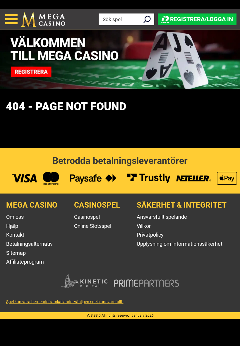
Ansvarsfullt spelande (162, 217)
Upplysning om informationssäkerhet (179, 244)
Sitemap (16, 253)
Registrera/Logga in (201, 18)
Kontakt (15, 235)
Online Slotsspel (92, 226)
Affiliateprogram (25, 262)
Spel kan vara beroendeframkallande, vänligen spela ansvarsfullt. (65, 301)
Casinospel (87, 217)
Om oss (15, 217)
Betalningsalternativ (29, 244)
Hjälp (12, 226)
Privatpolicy (150, 235)
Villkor (144, 226)
